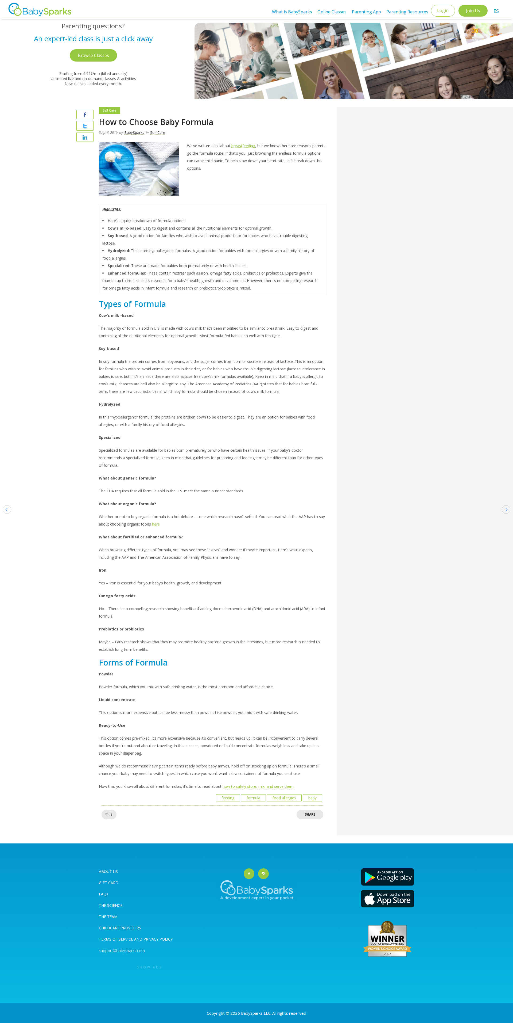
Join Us (473, 11)
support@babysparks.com (122, 950)
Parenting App (366, 12)
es (496, 11)
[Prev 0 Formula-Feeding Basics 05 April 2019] (4, 518)
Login (443, 10)
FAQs (103, 893)
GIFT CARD (108, 882)
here (156, 524)
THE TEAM (108, 916)
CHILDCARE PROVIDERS (120, 927)
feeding (227, 797)
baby (312, 797)
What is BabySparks (292, 12)
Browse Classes (93, 55)
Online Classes (332, 12)
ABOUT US (108, 871)
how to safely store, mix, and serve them (258, 786)
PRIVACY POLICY (157, 939)
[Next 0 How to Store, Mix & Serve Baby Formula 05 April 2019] (508, 518)
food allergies (284, 797)
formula (253, 797)
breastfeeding (243, 145)
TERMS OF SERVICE (116, 939)
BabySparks (134, 132)
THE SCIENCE (110, 905)
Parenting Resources (407, 12)
